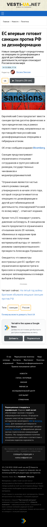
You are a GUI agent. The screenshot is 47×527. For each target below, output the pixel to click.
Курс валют (23, 395)
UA (5, 80)
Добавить (13, 338)
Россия (25, 307)
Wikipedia (30, 477)
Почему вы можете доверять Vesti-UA (18, 314)
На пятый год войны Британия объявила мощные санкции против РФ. (22, 294)
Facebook (22, 477)
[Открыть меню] (2, 13)
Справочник (23, 400)
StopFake (8, 429)
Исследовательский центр (23, 391)
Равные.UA (23, 387)
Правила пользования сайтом (23, 367)
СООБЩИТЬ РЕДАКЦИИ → (23, 454)
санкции (13, 307)
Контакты (17, 360)
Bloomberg (39, 147)
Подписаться (33, 338)
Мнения (23, 382)
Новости (23, 374)
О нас (9, 357)
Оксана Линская (23, 72)
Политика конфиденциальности (30, 363)
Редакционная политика (24, 357)
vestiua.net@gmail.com (23, 458)
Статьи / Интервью (23, 378)
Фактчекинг (28, 360)
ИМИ (31, 421)
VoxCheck (17, 429)
